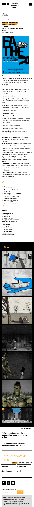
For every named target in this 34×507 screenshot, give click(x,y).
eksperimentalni (7, 471)
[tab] (14, 463)
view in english (6, 19)
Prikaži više (5, 206)
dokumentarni (22, 467)
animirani (5, 22)
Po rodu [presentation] (14, 463)
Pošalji (20, 492)
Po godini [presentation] (29, 463)
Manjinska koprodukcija (9, 24)
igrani (19, 471)
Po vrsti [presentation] (21, 463)
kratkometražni (13, 22)
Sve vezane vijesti (26, 428)
